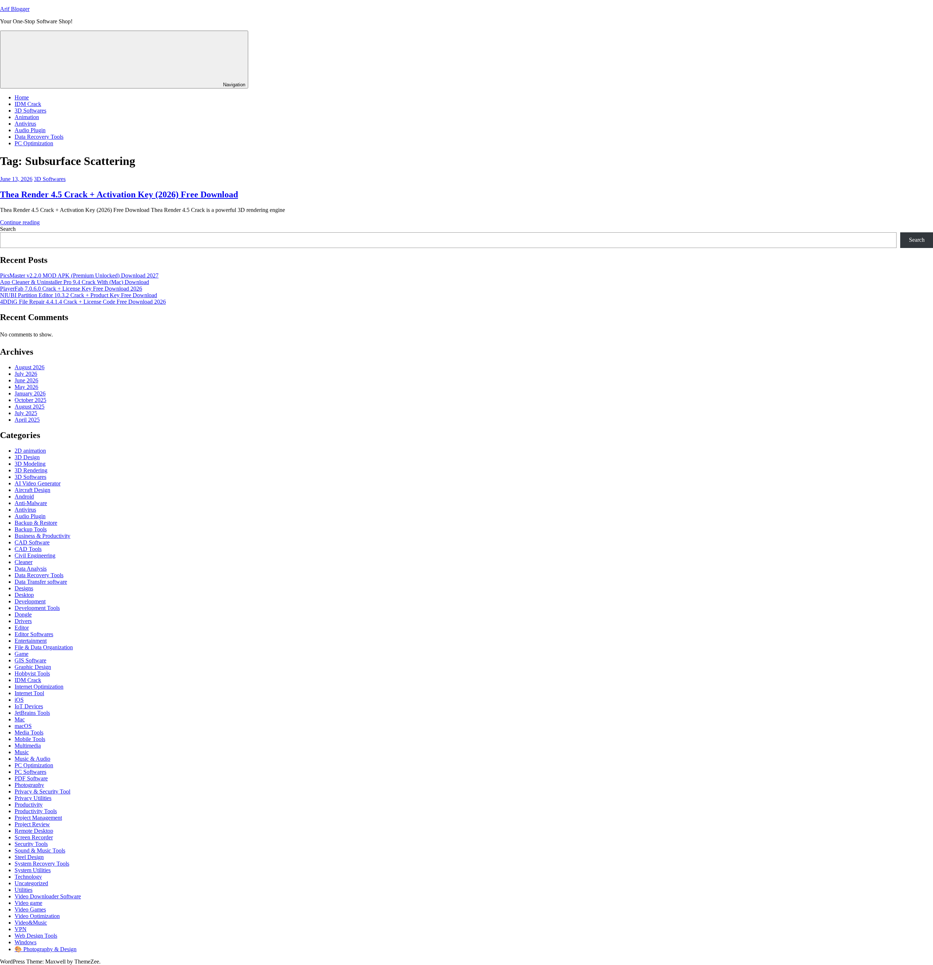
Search (8, 229)
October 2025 (30, 400)
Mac (20, 719)
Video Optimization (37, 916)
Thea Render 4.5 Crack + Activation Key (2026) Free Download (119, 194)
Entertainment (31, 641)
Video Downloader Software (48, 896)
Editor (22, 628)
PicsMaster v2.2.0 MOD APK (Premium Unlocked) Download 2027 (79, 275)
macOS (23, 726)
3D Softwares (30, 110)
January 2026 (30, 393)
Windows (25, 942)
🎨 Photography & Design (46, 949)
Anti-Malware (31, 503)
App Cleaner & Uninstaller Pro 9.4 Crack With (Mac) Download (74, 282)
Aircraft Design (32, 490)
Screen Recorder (34, 837)
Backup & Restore (36, 523)
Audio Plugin (30, 130)
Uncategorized (31, 883)
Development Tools (37, 608)
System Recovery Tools (42, 863)
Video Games (30, 909)
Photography (29, 785)
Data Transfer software (41, 582)
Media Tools (29, 732)
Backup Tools (31, 529)
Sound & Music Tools (40, 850)
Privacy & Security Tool (42, 791)
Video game (28, 903)
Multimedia (28, 746)
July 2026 (26, 374)
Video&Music (31, 922)
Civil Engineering (35, 555)
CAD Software (32, 542)
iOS (19, 700)
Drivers (23, 621)
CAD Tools (28, 549)
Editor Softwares (34, 634)
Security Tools (31, 844)
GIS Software (30, 660)
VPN (21, 929)
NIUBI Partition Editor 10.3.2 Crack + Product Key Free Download (78, 295)
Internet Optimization (39, 687)
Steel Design (29, 857)
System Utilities (33, 870)
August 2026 (29, 367)
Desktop (24, 595)
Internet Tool (29, 693)
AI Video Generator (37, 483)
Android (24, 496)
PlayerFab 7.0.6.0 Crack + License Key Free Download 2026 (71, 288)
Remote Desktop (34, 831)
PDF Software (31, 778)
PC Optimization (34, 143)
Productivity (29, 804)
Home (22, 97)
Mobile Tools (30, 739)
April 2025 (27, 420)
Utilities (23, 890)
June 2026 (26, 380)
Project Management (38, 818)
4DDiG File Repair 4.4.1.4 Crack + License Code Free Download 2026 (83, 302)
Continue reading (20, 222)
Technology (28, 877)
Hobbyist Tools (32, 673)
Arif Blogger (15, 9)
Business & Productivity (42, 536)
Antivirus (25, 124)
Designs (24, 588)
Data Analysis (31, 569)
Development (30, 601)
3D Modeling (30, 464)
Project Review (32, 824)
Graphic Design (33, 667)
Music (22, 752)
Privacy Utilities (33, 798)
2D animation (30, 451)
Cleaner (23, 562)
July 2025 (26, 413)
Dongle (23, 614)
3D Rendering (31, 470)
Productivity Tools (36, 811)
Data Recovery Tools (39, 137)
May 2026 (26, 387)
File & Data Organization (44, 647)
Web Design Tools (36, 936)
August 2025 (29, 406)
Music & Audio (32, 759)
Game (21, 654)
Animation (27, 117)
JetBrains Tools (32, 713)
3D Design (27, 457)
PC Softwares (30, 772)
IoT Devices (29, 706)
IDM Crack (28, 104)
